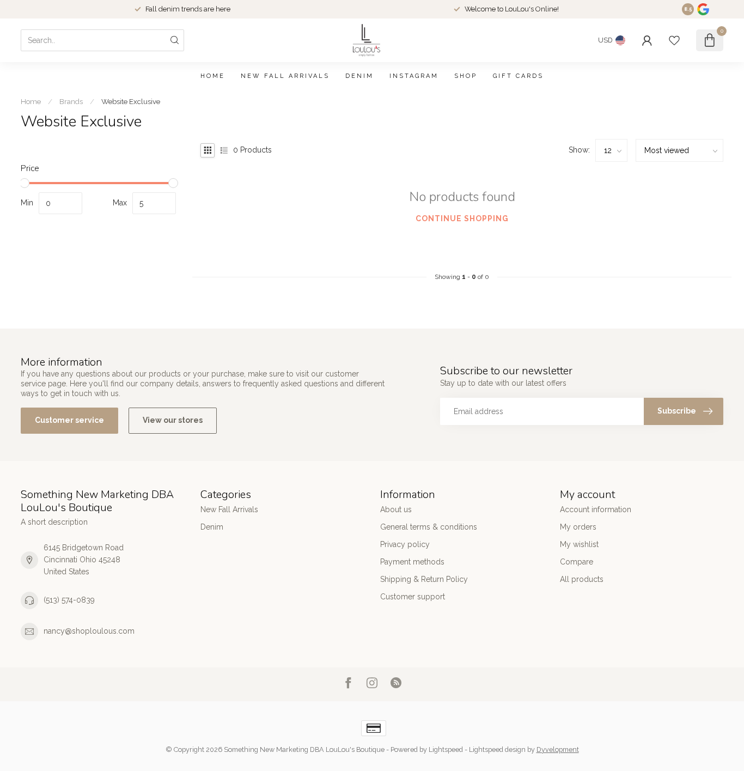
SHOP (465, 76)
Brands (71, 101)
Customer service (69, 420)
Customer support (412, 596)
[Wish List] (674, 40)
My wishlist (579, 544)
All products (581, 579)
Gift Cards (518, 76)
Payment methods (412, 561)
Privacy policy (405, 544)
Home (212, 76)
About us (396, 509)
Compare (576, 561)
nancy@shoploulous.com (89, 631)
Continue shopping (462, 218)
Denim (359, 76)
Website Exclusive (130, 101)
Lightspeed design (497, 749)
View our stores (173, 420)
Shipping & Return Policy (424, 579)
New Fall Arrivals (285, 76)
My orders (578, 527)
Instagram (413, 76)
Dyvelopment (557, 749)
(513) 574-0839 (69, 600)
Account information (595, 509)
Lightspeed (446, 749)
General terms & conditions (428, 527)
